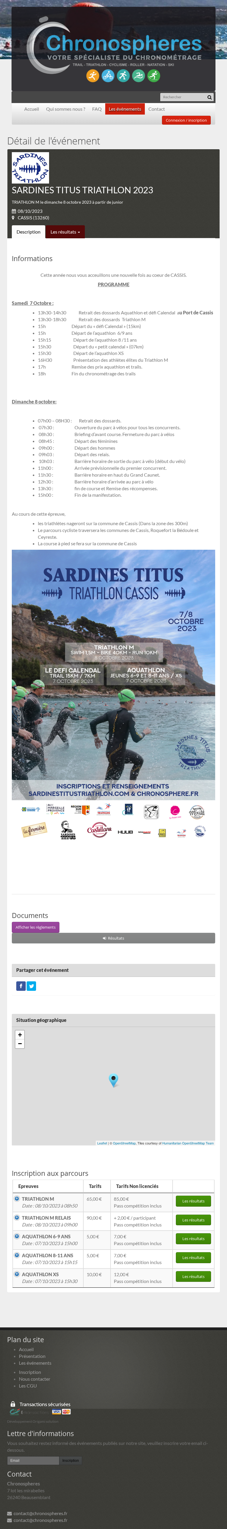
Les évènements (125, 109)
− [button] (20, 1043)
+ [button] (20, 1034)
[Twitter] (31, 985)
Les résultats (64, 231)
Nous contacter (34, 1379)
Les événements (35, 1363)
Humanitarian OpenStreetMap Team (188, 1143)
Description (28, 231)
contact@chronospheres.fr (39, 1513)
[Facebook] (21, 985)
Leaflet (102, 1143)
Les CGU (28, 1385)
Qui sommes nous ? (65, 109)
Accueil (31, 109)
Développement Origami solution (33, 1421)
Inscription (30, 1372)
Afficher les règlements (36, 927)
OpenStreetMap (124, 1143)
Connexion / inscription (186, 120)
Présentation (32, 1356)
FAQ (97, 109)
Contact (156, 109)
